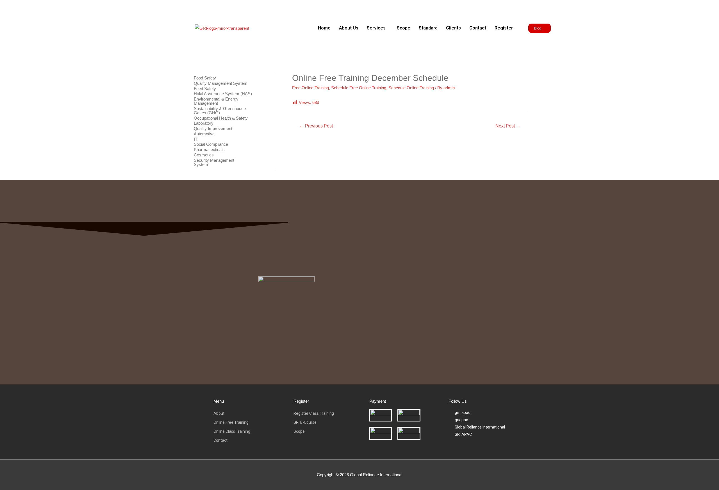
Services (376, 28)
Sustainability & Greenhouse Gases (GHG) (220, 110)
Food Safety (205, 78)
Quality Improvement (213, 128)
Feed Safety (205, 88)
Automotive (204, 134)
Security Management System (214, 162)
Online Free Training (231, 422)
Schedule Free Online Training (358, 87)
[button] (378, 28)
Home (324, 28)
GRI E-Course (305, 422)
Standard (428, 28)
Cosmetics (204, 155)
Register (504, 28)
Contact (477, 28)
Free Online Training (310, 87)
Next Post (507, 126)
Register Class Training (313, 413)
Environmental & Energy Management (216, 101)
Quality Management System (220, 83)
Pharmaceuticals (209, 149)
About (218, 413)
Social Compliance (211, 144)
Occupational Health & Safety (221, 118)
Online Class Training (231, 431)
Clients (453, 28)
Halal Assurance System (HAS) (223, 94)
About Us (348, 28)
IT (195, 139)
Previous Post (316, 126)
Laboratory (203, 123)
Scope (403, 28)
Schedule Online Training (411, 87)
